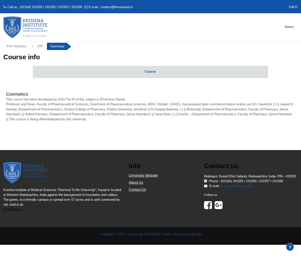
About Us (136, 182)
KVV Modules (16, 46)
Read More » (12, 209)
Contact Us (137, 189)
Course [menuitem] (150, 71)
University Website (143, 175)
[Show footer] (290, 247)
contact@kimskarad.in (116, 7)
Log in (293, 6)
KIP (40, 46)
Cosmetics (17, 94)
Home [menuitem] (289, 27)
